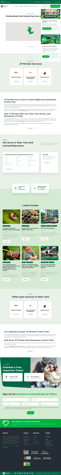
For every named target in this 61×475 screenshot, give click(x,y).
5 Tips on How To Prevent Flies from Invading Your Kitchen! (48, 266)
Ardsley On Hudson (8, 164)
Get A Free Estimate (47, 28)
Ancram (6, 160)
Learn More (55, 28)
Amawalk (6, 158)
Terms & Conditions (47, 473)
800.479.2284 (48, 437)
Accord (6, 156)
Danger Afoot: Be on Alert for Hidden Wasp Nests (30, 229)
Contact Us (35, 441)
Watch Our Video (54, 56)
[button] (30, 32)
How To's (31, 6)
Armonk (17, 164)
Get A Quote (46, 56)
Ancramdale (18, 160)
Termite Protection (16, 77)
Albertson (18, 156)
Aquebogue (7, 162)
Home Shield (26, 6)
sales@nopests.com (49, 440)
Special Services (44, 77)
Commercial (21, 6)
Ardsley (28, 162)
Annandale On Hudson (31, 160)
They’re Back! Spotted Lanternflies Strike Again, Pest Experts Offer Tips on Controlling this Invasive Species (11, 267)
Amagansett (29, 156)
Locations (28, 46)
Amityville (29, 158)
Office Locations (55, 473)
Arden (17, 162)
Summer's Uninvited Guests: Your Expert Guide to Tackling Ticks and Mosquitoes (30, 266)
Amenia (17, 158)
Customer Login (36, 443)
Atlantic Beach (30, 164)
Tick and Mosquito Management (30, 77)
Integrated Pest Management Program (26, 440)
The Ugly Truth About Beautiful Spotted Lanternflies (11, 229)
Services (16, 6)
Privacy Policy (39, 473)
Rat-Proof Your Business (48, 228)
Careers (35, 6)
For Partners (35, 437)
